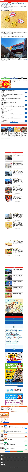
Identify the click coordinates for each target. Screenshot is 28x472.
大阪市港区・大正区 (8, 333)
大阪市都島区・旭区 (20, 330)
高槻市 (6, 338)
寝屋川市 (9, 338)
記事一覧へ (14, 77)
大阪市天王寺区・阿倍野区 (14, 333)
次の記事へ (22, 77)
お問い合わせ (3, 459)
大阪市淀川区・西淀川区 (8, 330)
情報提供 (25, 59)
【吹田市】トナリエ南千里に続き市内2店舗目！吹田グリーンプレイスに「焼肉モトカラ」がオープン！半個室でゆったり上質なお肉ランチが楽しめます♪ (18, 224)
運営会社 (3, 455)
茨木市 (6, 337)
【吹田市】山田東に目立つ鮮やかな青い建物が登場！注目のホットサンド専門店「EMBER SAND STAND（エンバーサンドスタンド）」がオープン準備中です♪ (18, 173)
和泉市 (13, 341)
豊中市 (14, 337)
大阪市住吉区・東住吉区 (9, 334)
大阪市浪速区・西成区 (16, 334)
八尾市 (17, 338)
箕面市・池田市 (10, 337)
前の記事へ (5, 77)
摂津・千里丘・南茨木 (19, 337)
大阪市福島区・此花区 (14, 330)
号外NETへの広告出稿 (4, 458)
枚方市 (12, 338)
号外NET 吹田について (4, 462)
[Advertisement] (14, 147)
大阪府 (7, 5)
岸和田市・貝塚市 (17, 341)
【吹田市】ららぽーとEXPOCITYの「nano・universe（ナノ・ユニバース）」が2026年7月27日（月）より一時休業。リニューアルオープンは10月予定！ (18, 181)
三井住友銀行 (6, 7)
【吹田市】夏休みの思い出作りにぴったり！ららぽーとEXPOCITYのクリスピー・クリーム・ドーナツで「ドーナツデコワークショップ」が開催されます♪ (18, 189)
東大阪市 (15, 338)
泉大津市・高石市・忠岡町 (8, 341)
